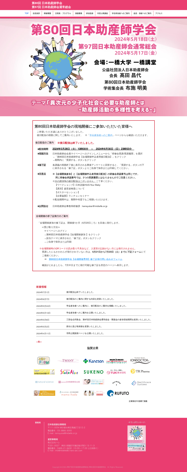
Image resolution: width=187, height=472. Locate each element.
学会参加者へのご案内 (101, 135)
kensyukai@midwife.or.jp (94, 206)
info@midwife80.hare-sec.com (68, 451)
